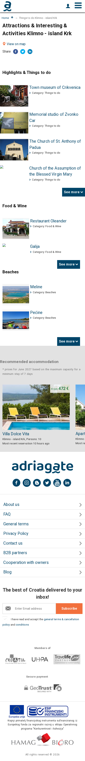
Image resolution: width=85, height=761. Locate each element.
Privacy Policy (15, 533)
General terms (16, 524)
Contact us (12, 543)
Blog (7, 572)
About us (11, 504)
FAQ (7, 514)
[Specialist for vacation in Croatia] (42, 467)
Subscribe (69, 608)
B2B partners (15, 552)
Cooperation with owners (26, 562)
